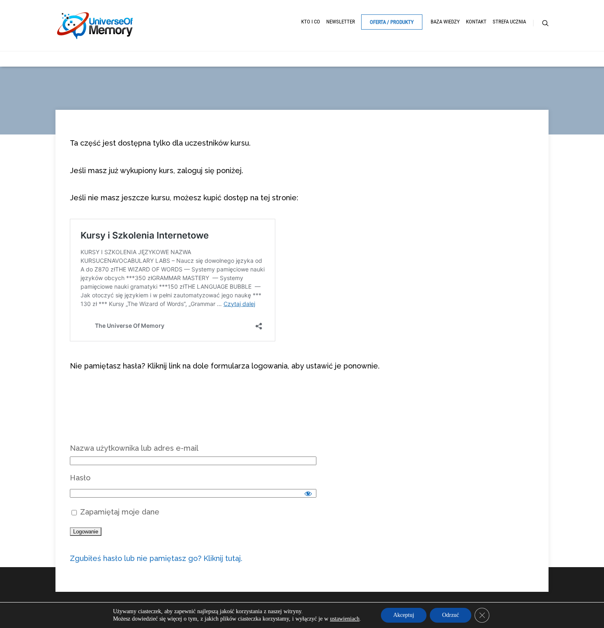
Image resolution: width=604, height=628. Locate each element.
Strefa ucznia (509, 22)
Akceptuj (403, 615)
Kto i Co (310, 22)
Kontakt (476, 22)
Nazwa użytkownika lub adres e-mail (134, 448)
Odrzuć (450, 615)
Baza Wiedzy (445, 22)
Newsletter (340, 22)
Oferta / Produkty (392, 22)
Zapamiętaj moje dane (118, 511)
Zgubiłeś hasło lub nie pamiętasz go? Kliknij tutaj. (156, 558)
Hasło (80, 477)
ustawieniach (345, 619)
